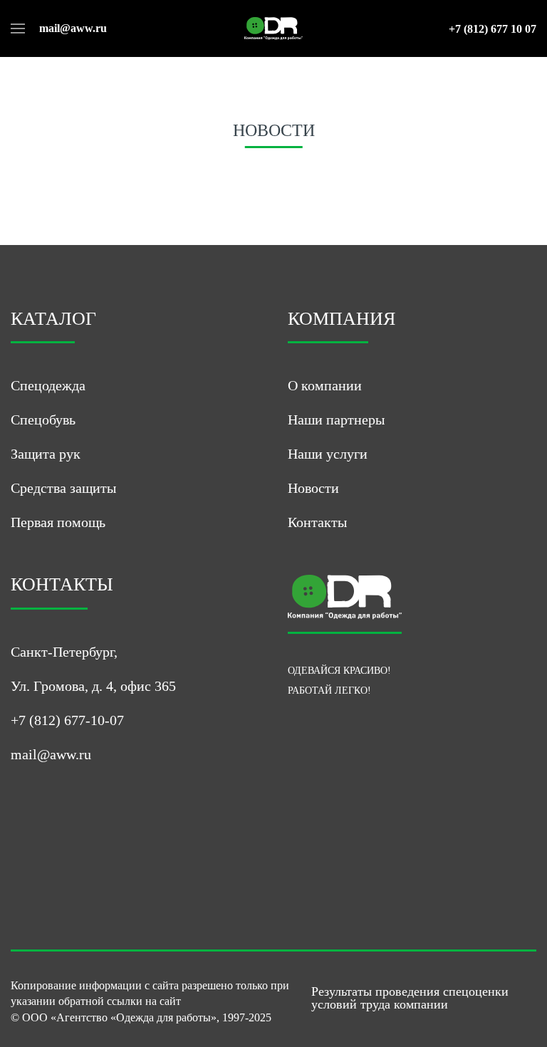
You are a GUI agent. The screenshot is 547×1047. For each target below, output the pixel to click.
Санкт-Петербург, (64, 652)
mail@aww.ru (73, 28)
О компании (325, 385)
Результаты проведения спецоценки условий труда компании (410, 998)
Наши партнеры (336, 419)
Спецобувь (43, 419)
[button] (18, 28)
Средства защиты (63, 488)
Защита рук (45, 454)
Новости (313, 488)
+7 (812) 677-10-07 (67, 720)
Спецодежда (48, 385)
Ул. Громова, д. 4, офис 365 (93, 686)
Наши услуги (328, 454)
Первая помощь (58, 522)
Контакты (317, 522)
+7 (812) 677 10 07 (492, 29)
